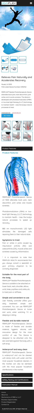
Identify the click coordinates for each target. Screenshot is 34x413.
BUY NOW (7, 115)
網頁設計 (3, 410)
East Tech (23, 410)
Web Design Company (13, 410)
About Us (4, 395)
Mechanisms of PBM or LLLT (11, 397)
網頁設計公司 (29, 410)
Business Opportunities (9, 400)
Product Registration (8, 402)
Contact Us (5, 404)
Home (3, 392)
